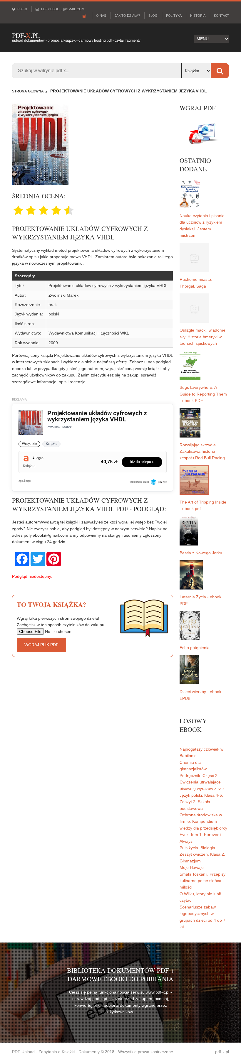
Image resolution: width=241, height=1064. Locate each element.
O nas (101, 15)
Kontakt (221, 15)
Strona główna (28, 91)
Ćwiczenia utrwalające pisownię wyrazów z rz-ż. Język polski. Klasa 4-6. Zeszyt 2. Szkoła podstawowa (203, 795)
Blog (153, 15)
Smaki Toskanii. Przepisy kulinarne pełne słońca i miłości (202, 881)
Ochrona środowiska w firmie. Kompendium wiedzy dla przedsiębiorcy (203, 821)
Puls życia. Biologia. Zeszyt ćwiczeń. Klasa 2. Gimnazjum (202, 854)
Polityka (174, 15)
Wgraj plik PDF (41, 644)
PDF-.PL (26, 35)
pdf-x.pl (222, 1051)
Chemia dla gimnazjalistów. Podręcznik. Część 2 (198, 769)
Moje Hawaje (192, 867)
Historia (197, 15)
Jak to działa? (127, 15)
